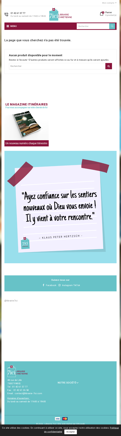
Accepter (70, 432)
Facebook (51, 285)
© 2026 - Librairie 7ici (46, 424)
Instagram (67, 285)
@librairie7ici (11, 300)
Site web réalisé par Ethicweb (71, 424)
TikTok (76, 285)
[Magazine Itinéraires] (26, 124)
